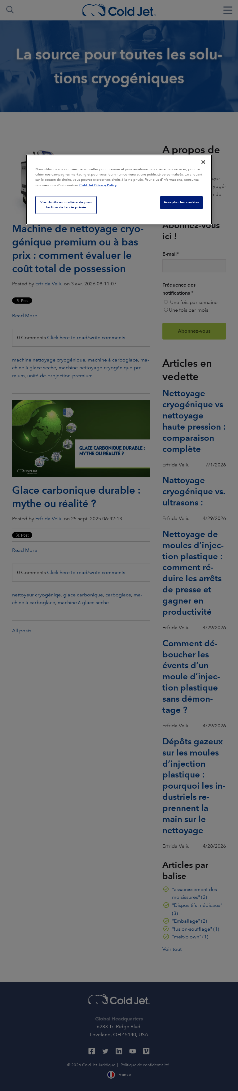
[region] (119, 189)
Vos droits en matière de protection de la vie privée (66, 204)
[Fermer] (203, 162)
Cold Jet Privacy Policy (98, 185)
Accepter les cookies (181, 202)
